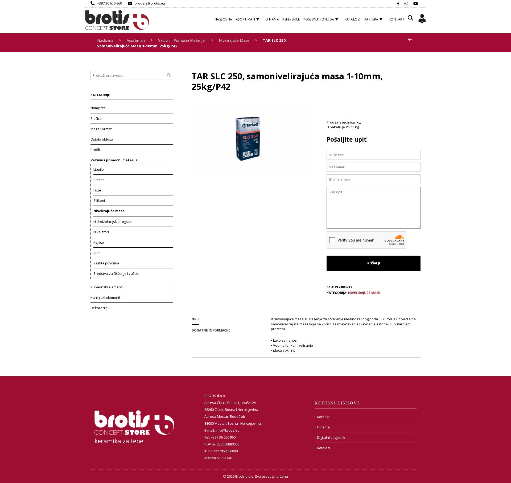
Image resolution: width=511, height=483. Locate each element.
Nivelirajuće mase (234, 40)
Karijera (371, 19)
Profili (95, 149)
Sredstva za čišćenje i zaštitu (116, 273)
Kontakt (397, 19)
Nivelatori (101, 232)
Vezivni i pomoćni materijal (181, 40)
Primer (98, 179)
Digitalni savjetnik (331, 437)
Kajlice (98, 242)
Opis (195, 319)
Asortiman (245, 19)
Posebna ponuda (318, 19)
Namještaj (98, 107)
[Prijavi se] (422, 19)
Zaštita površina (106, 263)
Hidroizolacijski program (112, 221)
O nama (272, 19)
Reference (291, 19)
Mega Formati (101, 128)
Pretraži (169, 75)
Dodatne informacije (211, 330)
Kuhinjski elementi (105, 297)
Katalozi (353, 19)
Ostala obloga (101, 139)
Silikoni (99, 200)
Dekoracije (99, 307)
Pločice (96, 118)
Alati (96, 252)
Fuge (97, 190)
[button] (410, 20)
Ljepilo (98, 169)
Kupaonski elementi (106, 287)
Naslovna (223, 19)
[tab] (226, 319)
